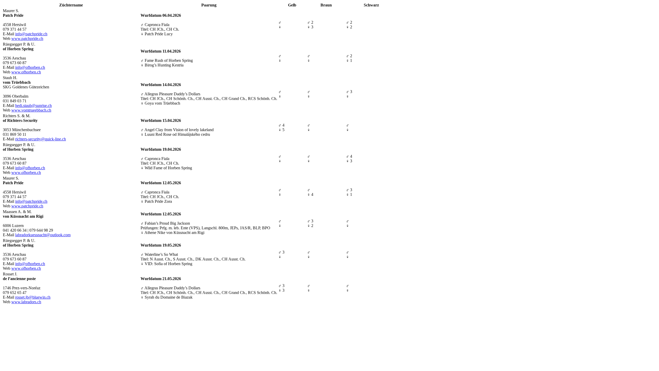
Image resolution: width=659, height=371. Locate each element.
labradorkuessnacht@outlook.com (43, 235)
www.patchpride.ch (27, 38)
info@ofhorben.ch (30, 67)
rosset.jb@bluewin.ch (32, 297)
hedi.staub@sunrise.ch (33, 105)
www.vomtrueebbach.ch (31, 110)
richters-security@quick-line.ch (40, 139)
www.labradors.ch (26, 302)
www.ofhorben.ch (26, 72)
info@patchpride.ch (31, 34)
